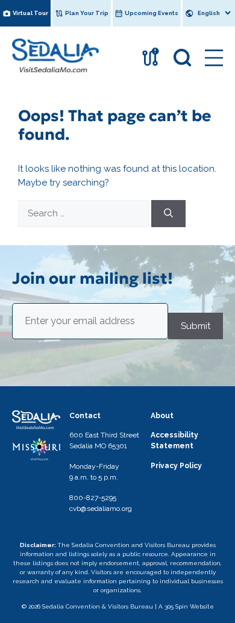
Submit (195, 326)
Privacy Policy (176, 466)
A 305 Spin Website (186, 606)
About (162, 416)
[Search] (168, 213)
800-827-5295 (92, 497)
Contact (85, 416)
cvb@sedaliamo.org (100, 508)
